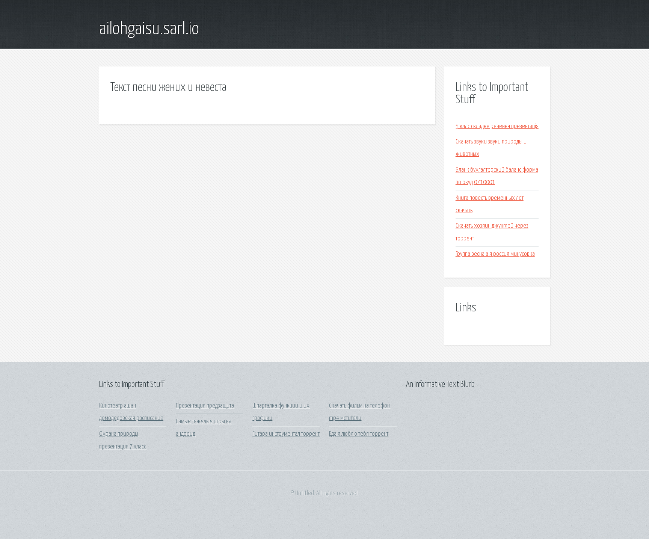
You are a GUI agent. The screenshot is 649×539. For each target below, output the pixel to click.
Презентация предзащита (205, 406)
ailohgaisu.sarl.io (149, 29)
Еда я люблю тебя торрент (358, 434)
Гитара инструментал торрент (286, 434)
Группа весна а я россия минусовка (495, 254)
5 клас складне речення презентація (497, 126)
